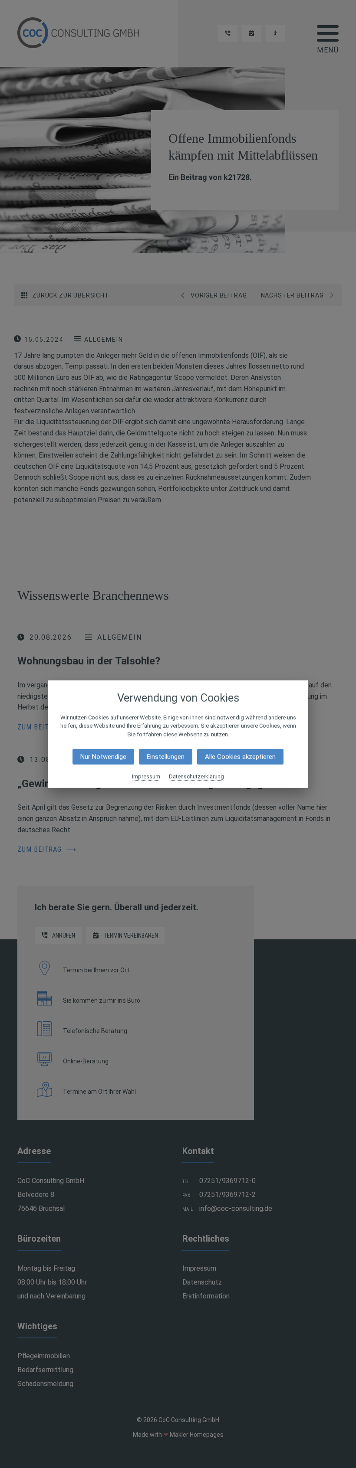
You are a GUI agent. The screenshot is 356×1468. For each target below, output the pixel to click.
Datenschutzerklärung (196, 776)
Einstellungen (166, 757)
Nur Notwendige (103, 757)
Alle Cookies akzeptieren (240, 757)
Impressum (146, 776)
